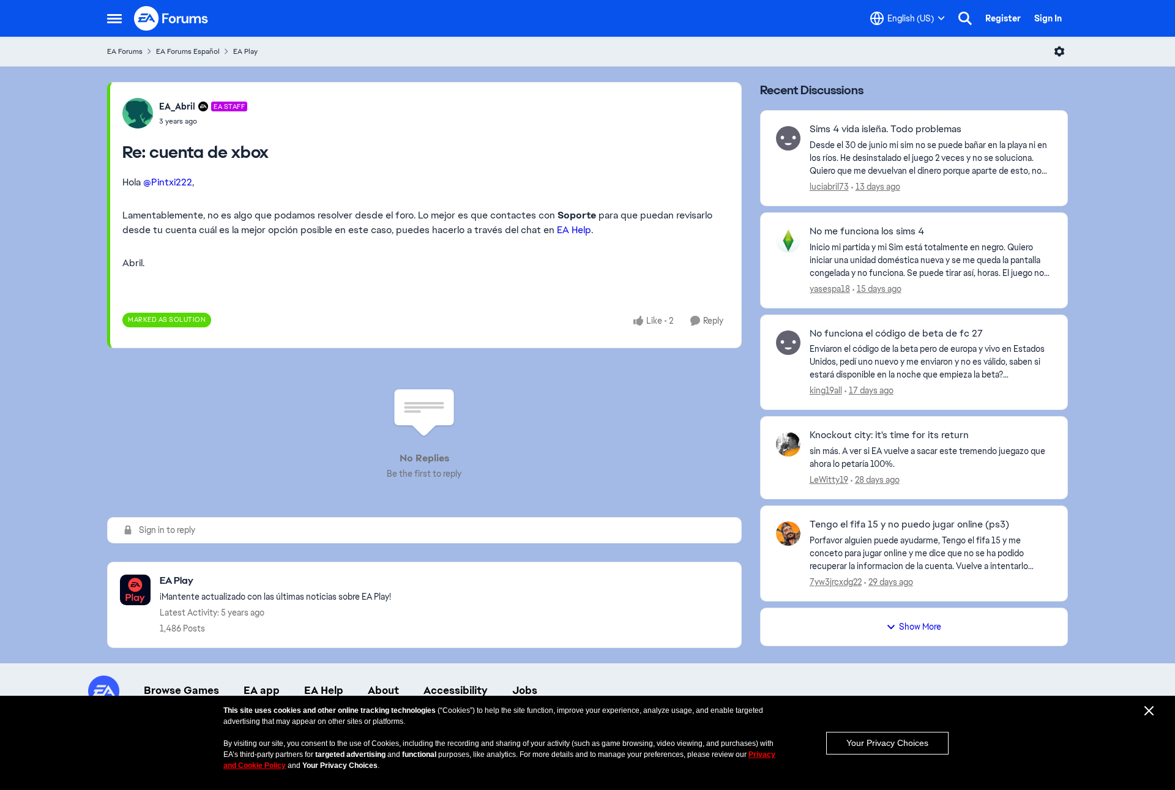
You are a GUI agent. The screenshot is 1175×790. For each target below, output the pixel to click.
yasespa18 (830, 288)
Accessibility (455, 690)
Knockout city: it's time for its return (889, 435)
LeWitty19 (829, 479)
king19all (826, 390)
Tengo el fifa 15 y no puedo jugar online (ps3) (909, 524)
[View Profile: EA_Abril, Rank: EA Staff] (137, 113)
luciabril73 (829, 186)
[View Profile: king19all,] (788, 342)
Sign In (1048, 18)
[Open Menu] (1059, 51)
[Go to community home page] (171, 18)
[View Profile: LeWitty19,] (788, 444)
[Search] (965, 18)
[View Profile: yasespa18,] (788, 240)
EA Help (574, 229)
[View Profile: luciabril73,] (788, 138)
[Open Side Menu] (114, 18)
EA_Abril (177, 106)
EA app (262, 690)
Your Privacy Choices (887, 743)
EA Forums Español (188, 51)
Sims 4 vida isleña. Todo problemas (885, 129)
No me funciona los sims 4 (867, 231)
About (383, 690)
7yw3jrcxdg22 (836, 581)
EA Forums (125, 51)
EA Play (245, 51)
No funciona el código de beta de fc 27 (896, 333)
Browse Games (181, 690)
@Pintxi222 (167, 182)
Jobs (524, 690)
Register (1003, 18)
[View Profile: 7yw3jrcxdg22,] (788, 533)
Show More (920, 626)
